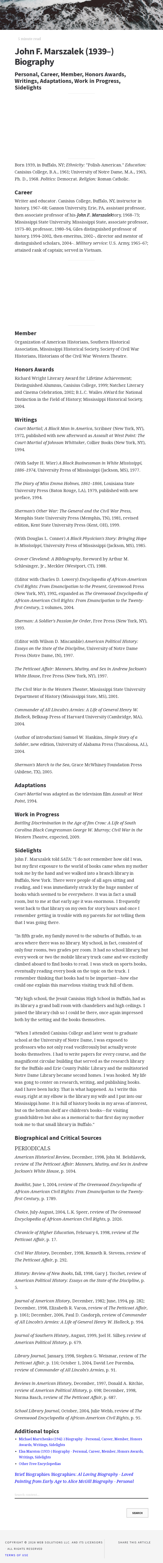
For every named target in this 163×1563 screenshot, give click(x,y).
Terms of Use (16, 1555)
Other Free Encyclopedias (40, 1464)
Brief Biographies (32, 1474)
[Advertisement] (81, 126)
